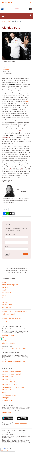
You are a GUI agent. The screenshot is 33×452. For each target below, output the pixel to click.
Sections (5, 290)
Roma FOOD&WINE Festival (11, 374)
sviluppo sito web (21, 423)
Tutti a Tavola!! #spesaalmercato (13, 387)
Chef (9, 21)
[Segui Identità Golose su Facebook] (3, 2)
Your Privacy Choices (9, 448)
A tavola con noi (7, 400)
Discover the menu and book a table (14, 362)
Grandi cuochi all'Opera (10, 382)
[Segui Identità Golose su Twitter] (9, 2)
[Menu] (3, 16)
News (4, 298)
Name (6, 246)
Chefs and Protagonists (10, 285)
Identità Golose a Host (9, 384)
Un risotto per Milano (9, 395)
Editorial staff (6, 293)
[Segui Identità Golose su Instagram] (6, 2)
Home (4, 21)
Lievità (27, 101)
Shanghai (5, 398)
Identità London (7, 377)
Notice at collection (5, 450)
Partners (5, 295)
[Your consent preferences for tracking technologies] (1, 339)
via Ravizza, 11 (6, 69)
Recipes (5, 287)
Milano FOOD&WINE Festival (11, 371)
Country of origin (10, 234)
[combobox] (16, 249)
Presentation (6, 413)
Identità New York (8, 379)
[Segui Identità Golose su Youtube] (11, 2)
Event (6, 240)
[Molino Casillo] (17, 8)
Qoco (4, 392)
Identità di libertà (8, 390)
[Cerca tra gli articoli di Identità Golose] (27, 2)
